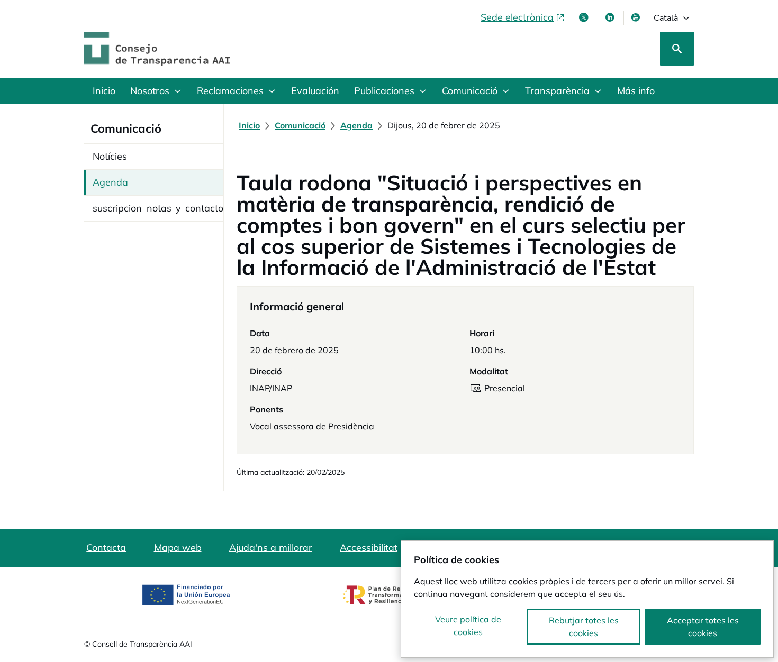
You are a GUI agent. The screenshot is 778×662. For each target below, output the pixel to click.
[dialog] (587, 599)
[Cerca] (677, 49)
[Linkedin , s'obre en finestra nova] (610, 17)
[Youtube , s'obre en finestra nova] (636, 17)
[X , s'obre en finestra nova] (584, 17)
